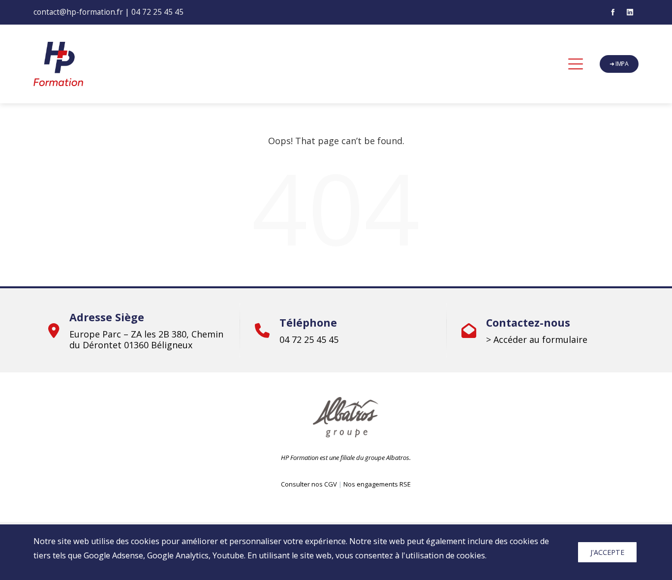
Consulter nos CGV (309, 484)
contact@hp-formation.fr (78, 11)
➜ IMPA (619, 64)
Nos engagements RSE (377, 484)
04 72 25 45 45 (157, 11)
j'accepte (607, 552)
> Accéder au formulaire (536, 339)
